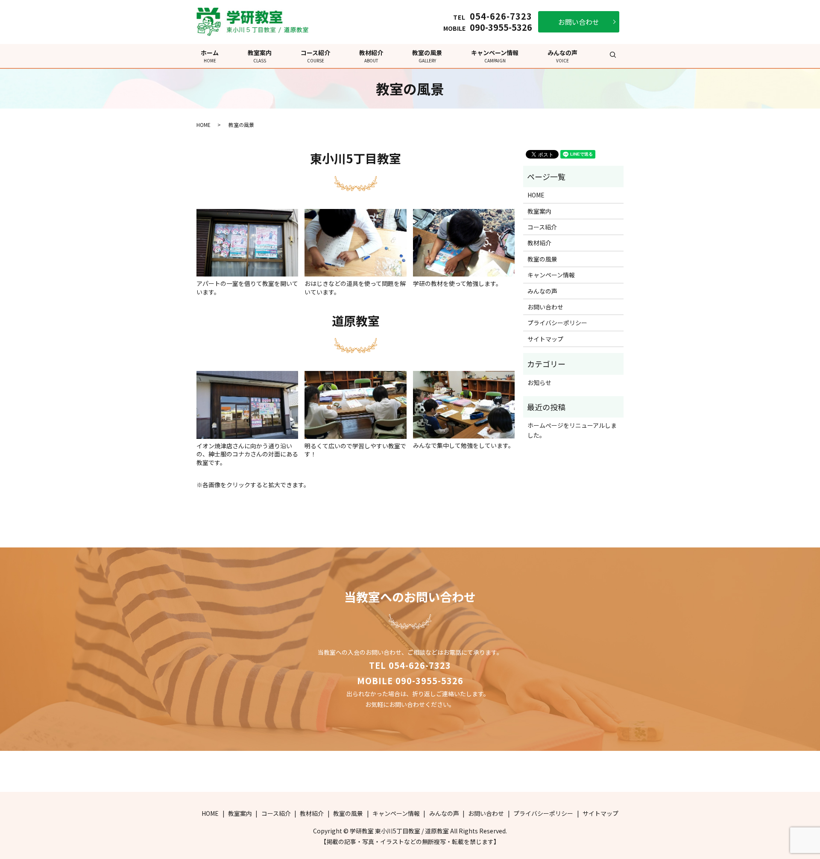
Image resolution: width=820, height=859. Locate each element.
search (612, 54)
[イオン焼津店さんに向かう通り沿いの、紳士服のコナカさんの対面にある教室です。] (247, 404)
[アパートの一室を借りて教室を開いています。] (247, 242)
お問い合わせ (578, 22)
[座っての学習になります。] (355, 242)
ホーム (210, 56)
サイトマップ (545, 339)
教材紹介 (371, 56)
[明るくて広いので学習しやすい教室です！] (355, 404)
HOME (203, 124)
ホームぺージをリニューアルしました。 (572, 430)
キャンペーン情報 (494, 56)
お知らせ (539, 382)
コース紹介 (315, 56)
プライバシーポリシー (557, 322)
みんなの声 (562, 56)
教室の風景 (427, 56)
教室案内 (260, 56)
